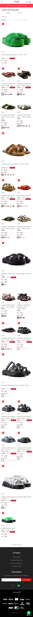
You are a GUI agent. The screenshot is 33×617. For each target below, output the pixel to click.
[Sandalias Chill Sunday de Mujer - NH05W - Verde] (11, 460)
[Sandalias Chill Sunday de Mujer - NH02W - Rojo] (8, 396)
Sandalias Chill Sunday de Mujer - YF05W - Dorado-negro (8, 117)
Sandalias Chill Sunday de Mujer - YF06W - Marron (8, 306)
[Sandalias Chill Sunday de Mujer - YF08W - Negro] (21, 125)
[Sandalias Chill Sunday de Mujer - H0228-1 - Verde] (8, 518)
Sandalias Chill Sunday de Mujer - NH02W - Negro (15, 385)
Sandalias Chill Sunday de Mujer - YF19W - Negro (24, 84)
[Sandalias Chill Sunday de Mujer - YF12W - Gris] (13, 206)
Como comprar (16, 557)
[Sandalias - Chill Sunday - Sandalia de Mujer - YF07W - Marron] (21, 317)
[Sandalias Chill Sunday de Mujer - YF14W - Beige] (8, 237)
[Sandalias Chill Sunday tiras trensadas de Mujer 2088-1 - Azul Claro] (5, 507)
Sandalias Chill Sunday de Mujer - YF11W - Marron (15, 164)
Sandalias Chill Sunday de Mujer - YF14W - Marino (8, 227)
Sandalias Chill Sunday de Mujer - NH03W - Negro (8, 417)
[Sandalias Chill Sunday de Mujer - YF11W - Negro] (8, 174)
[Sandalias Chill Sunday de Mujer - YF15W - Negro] (24, 217)
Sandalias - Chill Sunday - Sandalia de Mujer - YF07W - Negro (24, 307)
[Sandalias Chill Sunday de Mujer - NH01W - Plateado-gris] (21, 349)
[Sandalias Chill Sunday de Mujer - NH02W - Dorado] (5, 396)
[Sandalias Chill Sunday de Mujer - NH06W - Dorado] (21, 458)
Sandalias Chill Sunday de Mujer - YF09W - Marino (8, 339)
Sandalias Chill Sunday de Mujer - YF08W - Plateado (24, 116)
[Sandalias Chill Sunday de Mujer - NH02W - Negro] (16, 368)
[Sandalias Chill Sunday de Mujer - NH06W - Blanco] (24, 458)
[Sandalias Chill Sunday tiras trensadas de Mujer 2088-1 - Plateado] (16, 479)
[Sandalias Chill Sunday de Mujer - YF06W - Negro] (5, 315)
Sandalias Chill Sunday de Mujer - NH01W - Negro (24, 339)
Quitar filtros (25, 20)
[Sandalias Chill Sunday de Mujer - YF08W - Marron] (24, 125)
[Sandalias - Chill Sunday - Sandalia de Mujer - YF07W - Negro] (24, 295)
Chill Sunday (17, 20)
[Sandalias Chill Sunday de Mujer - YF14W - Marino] (8, 217)
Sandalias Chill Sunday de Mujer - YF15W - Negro (24, 227)
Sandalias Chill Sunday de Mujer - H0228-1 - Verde (8, 529)
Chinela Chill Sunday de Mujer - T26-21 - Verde (14, 54)
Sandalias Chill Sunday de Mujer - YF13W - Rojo (24, 196)
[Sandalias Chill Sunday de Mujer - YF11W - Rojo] (11, 174)
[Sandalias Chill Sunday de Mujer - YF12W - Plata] (5, 206)
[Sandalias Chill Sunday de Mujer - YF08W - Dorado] (29, 125)
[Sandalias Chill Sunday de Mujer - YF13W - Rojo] (24, 185)
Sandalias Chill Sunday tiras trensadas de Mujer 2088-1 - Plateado (16, 498)
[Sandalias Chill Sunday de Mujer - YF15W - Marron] (21, 237)
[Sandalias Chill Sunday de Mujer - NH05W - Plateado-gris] (8, 438)
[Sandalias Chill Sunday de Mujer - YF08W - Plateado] (24, 105)
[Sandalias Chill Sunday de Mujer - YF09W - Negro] (8, 349)
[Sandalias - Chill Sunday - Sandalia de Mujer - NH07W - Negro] (16, 256)
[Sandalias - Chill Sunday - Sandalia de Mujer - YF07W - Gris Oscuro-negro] (24, 317)
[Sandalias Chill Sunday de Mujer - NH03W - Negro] (8, 407)
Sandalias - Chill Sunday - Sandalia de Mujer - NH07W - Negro (16, 274)
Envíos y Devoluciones (17, 563)
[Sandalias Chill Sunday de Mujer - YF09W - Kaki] (5, 349)
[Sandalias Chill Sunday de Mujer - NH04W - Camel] (24, 427)
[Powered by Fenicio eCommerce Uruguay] (29, 615)
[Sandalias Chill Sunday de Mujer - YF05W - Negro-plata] (5, 127)
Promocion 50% (16, 566)
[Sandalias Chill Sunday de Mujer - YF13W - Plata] (24, 206)
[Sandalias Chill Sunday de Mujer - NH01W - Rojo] (26, 349)
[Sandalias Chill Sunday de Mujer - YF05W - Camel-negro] (8, 127)
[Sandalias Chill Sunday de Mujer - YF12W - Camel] (11, 206)
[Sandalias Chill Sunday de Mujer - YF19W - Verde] (21, 94)
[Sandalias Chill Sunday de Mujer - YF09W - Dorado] (11, 349)
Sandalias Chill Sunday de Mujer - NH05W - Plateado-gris (8, 449)
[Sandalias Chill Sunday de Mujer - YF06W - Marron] (8, 295)
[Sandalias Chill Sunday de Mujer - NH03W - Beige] (5, 427)
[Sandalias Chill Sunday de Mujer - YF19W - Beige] (24, 94)
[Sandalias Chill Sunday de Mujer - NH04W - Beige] (21, 427)
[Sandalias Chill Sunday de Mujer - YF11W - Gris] (5, 174)
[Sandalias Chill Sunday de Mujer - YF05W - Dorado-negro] (8, 105)
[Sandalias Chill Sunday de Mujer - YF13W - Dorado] (26, 206)
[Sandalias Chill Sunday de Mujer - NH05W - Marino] (5, 460)
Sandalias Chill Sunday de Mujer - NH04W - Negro (24, 417)
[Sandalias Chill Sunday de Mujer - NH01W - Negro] (24, 328)
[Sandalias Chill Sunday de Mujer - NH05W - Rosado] (13, 460)
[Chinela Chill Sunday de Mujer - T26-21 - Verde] (16, 37)
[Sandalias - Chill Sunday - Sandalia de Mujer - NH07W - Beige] (5, 284)
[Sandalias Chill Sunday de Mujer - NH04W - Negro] (24, 407)
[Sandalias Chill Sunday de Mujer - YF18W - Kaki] (8, 94)
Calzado (10, 20)
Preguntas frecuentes (16, 560)
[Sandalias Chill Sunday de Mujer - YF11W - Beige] (13, 174)
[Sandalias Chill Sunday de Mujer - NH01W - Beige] (24, 349)
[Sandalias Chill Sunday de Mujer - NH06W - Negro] (24, 438)
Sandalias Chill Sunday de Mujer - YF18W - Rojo (8, 84)
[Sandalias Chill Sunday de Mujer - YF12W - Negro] (8, 185)
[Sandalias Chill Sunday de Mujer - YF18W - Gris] (5, 94)
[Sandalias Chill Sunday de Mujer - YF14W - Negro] (5, 237)
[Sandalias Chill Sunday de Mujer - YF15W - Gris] (24, 237)
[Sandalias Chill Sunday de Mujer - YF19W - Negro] (24, 74)
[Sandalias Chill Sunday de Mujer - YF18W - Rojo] (8, 74)
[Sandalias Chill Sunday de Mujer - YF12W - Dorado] (8, 206)
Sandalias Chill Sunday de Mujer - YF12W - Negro (8, 196)
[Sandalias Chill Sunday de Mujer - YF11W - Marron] (16, 146)
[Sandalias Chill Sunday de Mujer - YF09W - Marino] (8, 328)
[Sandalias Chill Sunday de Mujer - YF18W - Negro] (11, 94)
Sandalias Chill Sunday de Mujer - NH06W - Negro (24, 449)
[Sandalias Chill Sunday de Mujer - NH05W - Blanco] (8, 460)
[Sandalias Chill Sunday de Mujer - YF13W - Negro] (21, 206)
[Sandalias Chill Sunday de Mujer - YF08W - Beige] (26, 125)
